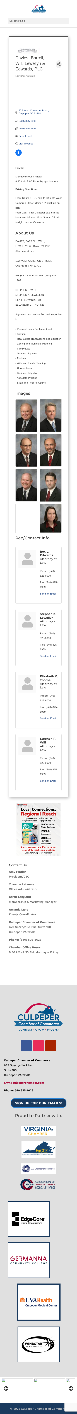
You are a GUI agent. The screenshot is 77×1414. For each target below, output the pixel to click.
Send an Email (48, 593)
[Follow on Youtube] (50, 1045)
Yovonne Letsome (21, 884)
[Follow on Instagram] (38, 1045)
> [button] (70, 1388)
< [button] (6, 1388)
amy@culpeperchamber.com (24, 1082)
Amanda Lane (18, 909)
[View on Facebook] (18, 154)
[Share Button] (59, 64)
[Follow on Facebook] (26, 1045)
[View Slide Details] (38, 829)
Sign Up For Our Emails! (38, 1103)
